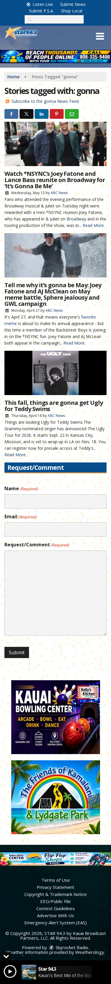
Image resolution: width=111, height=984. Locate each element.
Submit (17, 652)
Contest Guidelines (55, 908)
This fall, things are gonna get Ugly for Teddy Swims (53, 406)
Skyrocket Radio (71, 947)
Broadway (76, 219)
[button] (100, 36)
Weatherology (89, 952)
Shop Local (71, 11)
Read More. (94, 225)
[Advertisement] (55, 56)
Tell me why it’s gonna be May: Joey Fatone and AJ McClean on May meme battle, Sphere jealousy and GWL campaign (52, 294)
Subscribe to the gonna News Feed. (46, 101)
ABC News (59, 192)
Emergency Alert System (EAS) (55, 922)
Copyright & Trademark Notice (55, 894)
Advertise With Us (55, 915)
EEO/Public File (55, 901)
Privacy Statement (55, 887)
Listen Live (42, 4)
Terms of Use (55, 880)
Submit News (73, 4)
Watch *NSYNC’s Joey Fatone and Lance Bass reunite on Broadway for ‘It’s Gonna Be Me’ (54, 180)
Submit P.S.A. (41, 11)
